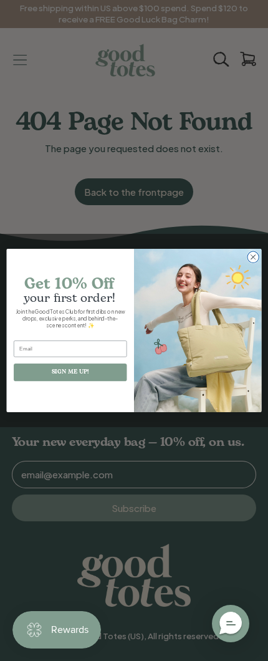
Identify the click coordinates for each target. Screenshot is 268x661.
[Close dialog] (253, 257)
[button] (230, 623)
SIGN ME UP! (70, 371)
